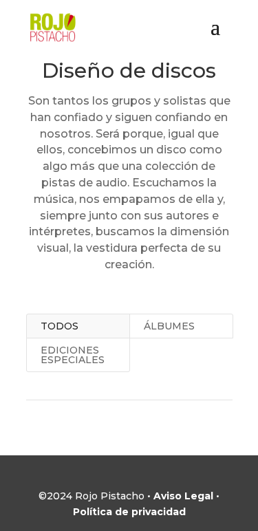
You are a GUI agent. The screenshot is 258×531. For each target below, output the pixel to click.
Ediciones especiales (73, 355)
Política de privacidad (129, 512)
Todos (59, 326)
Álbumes (169, 326)
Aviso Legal (183, 496)
